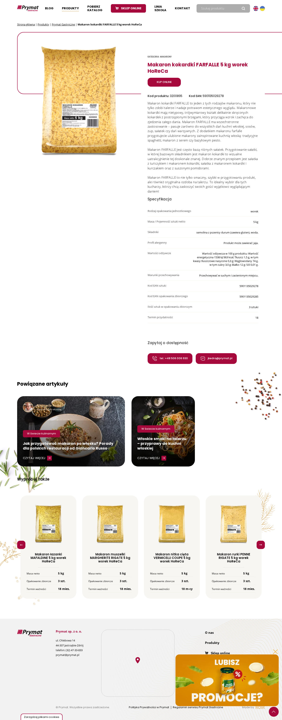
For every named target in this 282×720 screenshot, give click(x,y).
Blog (49, 8)
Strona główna (26, 24)
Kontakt (182, 8)
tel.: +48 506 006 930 (174, 358)
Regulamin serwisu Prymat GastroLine (198, 707)
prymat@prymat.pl (67, 655)
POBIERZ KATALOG (94, 8)
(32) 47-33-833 (74, 650)
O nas (209, 632)
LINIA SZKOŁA (160, 8)
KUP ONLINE (164, 82)
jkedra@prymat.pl (220, 358)
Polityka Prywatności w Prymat (149, 707)
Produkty (70, 8)
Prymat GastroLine (63, 24)
